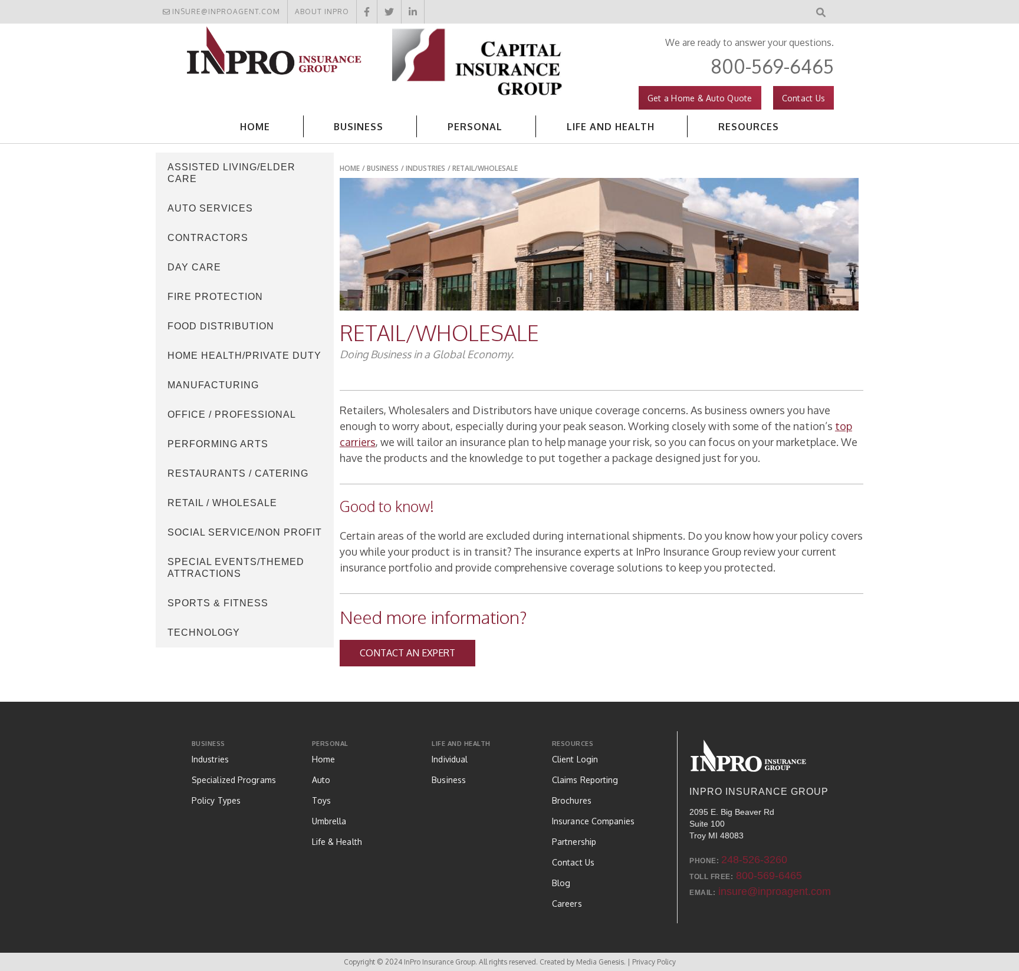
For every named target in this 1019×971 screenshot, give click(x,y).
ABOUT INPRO (322, 11)
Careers (567, 904)
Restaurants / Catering (237, 473)
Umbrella (329, 821)
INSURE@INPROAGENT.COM (226, 11)
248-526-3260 (754, 860)
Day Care (194, 267)
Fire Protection (215, 297)
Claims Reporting (585, 780)
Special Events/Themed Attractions (235, 568)
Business (208, 743)
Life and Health (461, 743)
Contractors (207, 238)
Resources (573, 743)
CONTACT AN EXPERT (407, 653)
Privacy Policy (654, 961)
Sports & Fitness (217, 603)
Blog (561, 883)
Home (255, 127)
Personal (330, 743)
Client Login (575, 759)
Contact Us (804, 98)
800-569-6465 (772, 66)
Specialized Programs (234, 780)
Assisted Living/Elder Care (231, 173)
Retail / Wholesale (222, 503)
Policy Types (216, 800)
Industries (425, 168)
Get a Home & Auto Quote (699, 98)
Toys (321, 800)
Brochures (571, 800)
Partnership (574, 842)
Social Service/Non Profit (244, 532)
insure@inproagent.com (774, 891)
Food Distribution (220, 326)
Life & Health (337, 842)
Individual (450, 759)
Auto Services (210, 208)
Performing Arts (217, 444)
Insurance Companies (593, 821)
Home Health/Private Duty (244, 356)
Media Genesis (600, 961)
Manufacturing (213, 385)
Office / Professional (231, 414)
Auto (321, 780)
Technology (203, 632)
